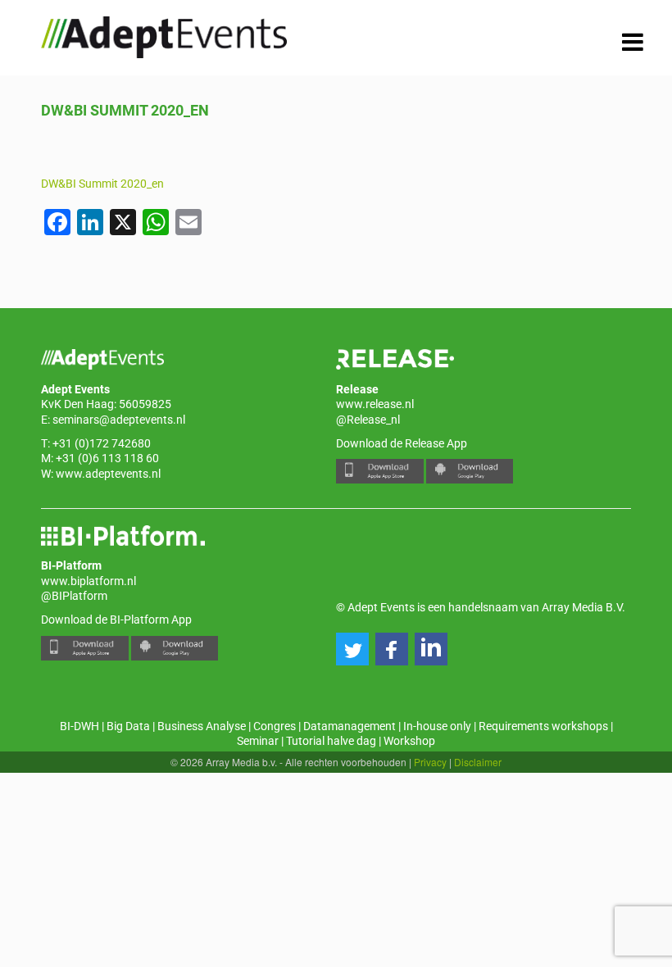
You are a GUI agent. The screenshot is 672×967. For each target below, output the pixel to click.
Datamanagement (349, 726)
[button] (352, 649)
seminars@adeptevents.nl (118, 419)
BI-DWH (79, 726)
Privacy (430, 762)
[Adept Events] (164, 34)
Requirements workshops (543, 726)
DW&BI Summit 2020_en (102, 183)
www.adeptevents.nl (108, 473)
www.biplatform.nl (88, 581)
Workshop (409, 740)
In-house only (437, 726)
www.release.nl (375, 404)
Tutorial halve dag (331, 740)
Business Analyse (201, 726)
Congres (274, 726)
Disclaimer (478, 762)
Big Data (128, 726)
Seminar (258, 740)
